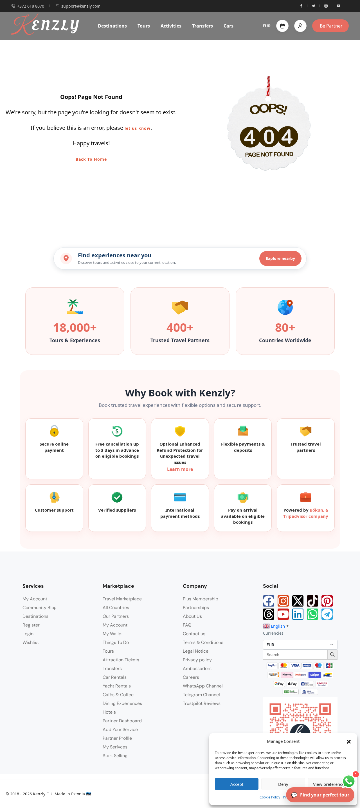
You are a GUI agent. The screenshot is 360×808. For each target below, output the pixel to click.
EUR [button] (267, 25)
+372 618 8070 (30, 6)
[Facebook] (268, 601)
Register (31, 625)
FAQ (187, 625)
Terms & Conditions (203, 642)
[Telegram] (327, 614)
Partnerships (196, 607)
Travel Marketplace (122, 599)
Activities (171, 26)
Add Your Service (120, 729)
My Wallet (113, 634)
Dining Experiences (122, 703)
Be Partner (331, 26)
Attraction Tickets (121, 660)
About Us (192, 616)
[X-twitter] (297, 601)
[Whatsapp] (312, 614)
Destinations (112, 26)
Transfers (202, 26)
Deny (283, 784)
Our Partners (116, 616)
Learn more (180, 469)
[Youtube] (283, 614)
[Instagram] (283, 601)
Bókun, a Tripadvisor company (305, 513)
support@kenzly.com (80, 6)
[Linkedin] (297, 614)
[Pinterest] (327, 601)
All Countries (116, 607)
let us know (137, 128)
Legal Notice (195, 651)
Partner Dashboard (122, 721)
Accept (236, 784)
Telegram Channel (201, 695)
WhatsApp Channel (203, 686)
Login (27, 634)
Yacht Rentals (117, 686)
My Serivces (115, 747)
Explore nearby (280, 258)
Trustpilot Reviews (201, 703)
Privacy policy (197, 660)
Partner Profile (117, 738)
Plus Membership (200, 599)
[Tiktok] (312, 601)
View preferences (329, 784)
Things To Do (116, 642)
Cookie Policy (270, 797)
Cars (228, 26)
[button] (349, 741)
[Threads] (268, 614)
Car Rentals (115, 677)
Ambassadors (197, 668)
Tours (144, 26)
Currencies (273, 633)
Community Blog (39, 607)
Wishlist (30, 642)
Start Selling (115, 756)
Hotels (109, 712)
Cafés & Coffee (118, 695)
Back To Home (91, 159)
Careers (191, 677)
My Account (34, 599)
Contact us (194, 634)
